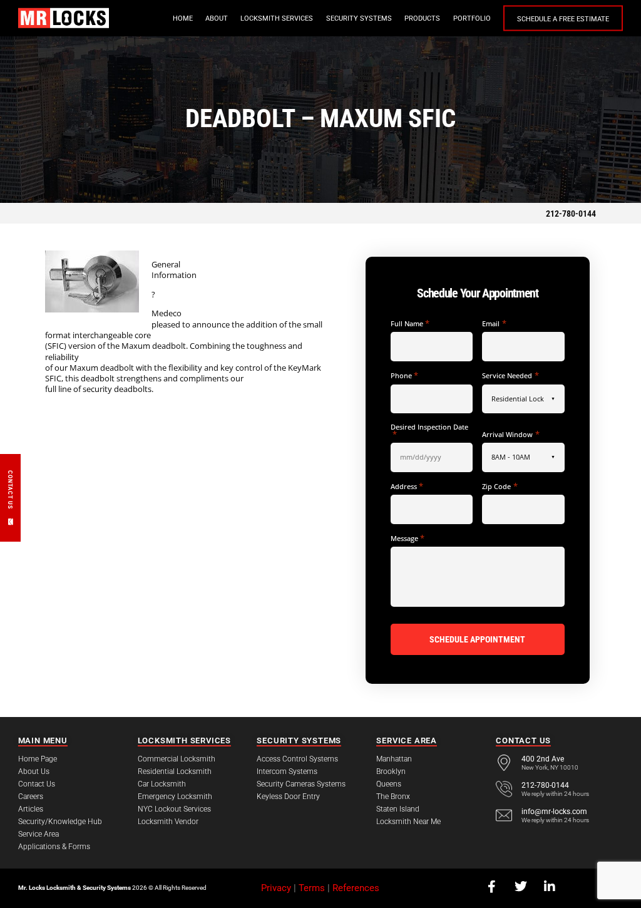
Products (422, 18)
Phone (404, 375)
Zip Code (499, 486)
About (216, 18)
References (355, 888)
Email (494, 323)
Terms (312, 888)
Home (183, 18)
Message (407, 538)
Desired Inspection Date (429, 430)
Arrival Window (510, 434)
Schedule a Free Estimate (563, 19)
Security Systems (359, 18)
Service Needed (510, 375)
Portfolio (472, 18)
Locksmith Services (276, 18)
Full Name (410, 323)
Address (407, 486)
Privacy (276, 888)
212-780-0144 (571, 214)
